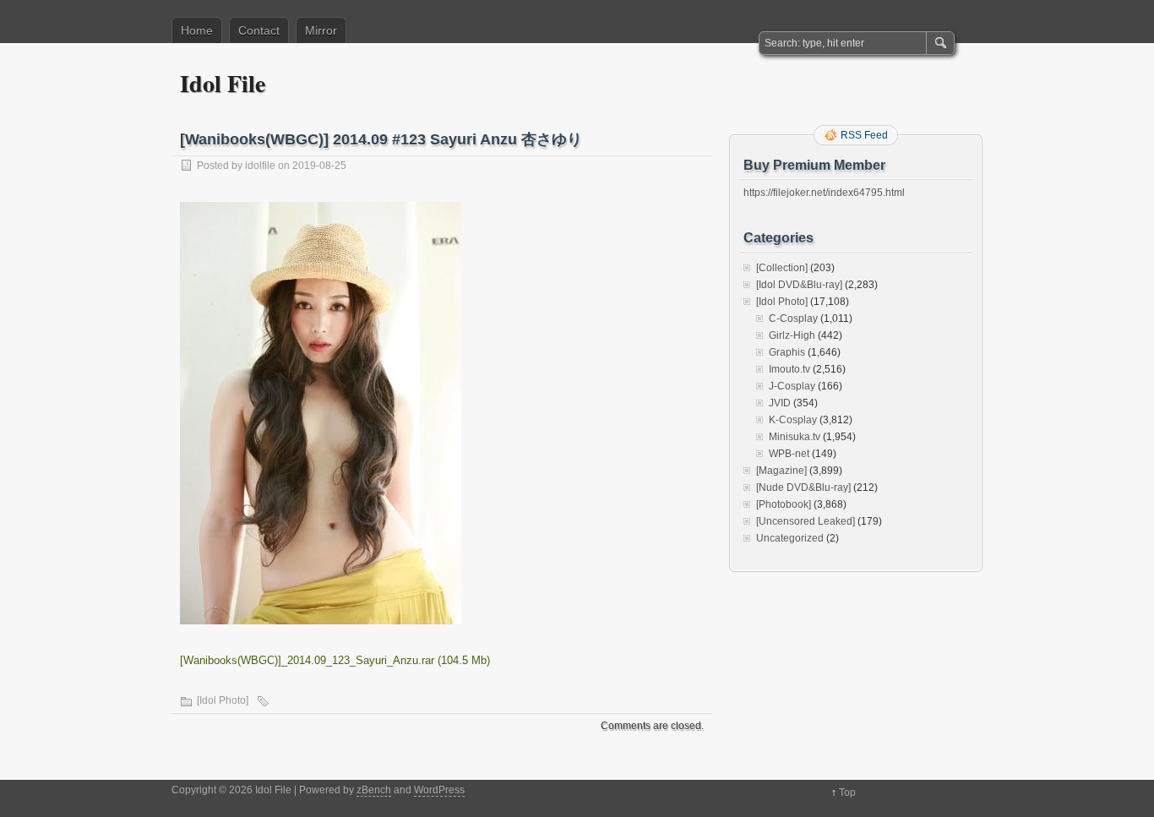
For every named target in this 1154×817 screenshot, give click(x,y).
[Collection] (782, 268)
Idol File (222, 83)
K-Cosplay (793, 420)
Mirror (321, 30)
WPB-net (789, 454)
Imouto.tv (789, 369)
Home (197, 30)
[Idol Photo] (222, 700)
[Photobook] (783, 504)
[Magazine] (781, 471)
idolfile (260, 166)
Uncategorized (790, 538)
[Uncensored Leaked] (805, 521)
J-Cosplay (792, 386)
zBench (374, 790)
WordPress (439, 790)
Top (847, 792)
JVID (780, 403)
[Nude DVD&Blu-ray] (803, 487)
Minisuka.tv (794, 437)
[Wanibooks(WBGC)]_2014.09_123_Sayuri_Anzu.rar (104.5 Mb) (335, 660)
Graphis (787, 352)
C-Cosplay (793, 318)
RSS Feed (864, 135)
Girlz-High (792, 335)
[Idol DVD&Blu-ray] (799, 285)
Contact (259, 30)
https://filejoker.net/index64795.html (824, 193)
